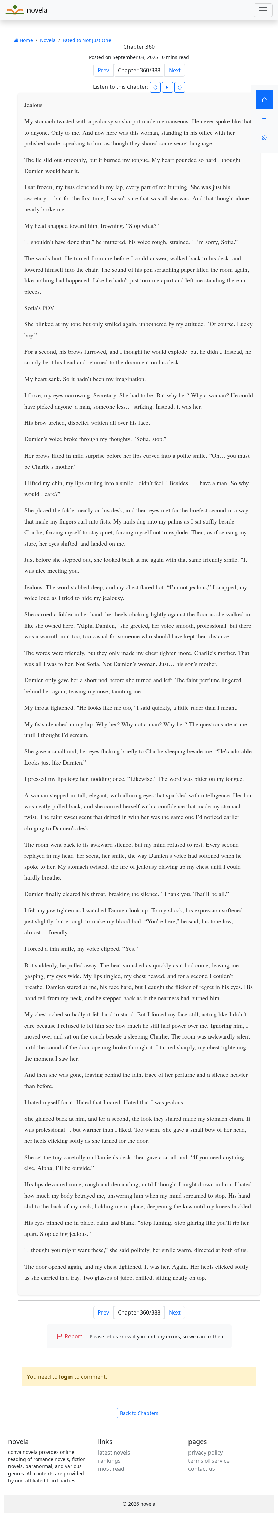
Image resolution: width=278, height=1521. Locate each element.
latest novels (114, 1452)
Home (25, 40)
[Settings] (264, 137)
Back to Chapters (139, 1413)
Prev (103, 70)
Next (175, 70)
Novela (48, 40)
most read (111, 1469)
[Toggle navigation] (263, 10)
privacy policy (205, 1452)
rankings (109, 1460)
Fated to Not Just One (87, 40)
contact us (201, 1469)
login (66, 1376)
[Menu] (264, 118)
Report (73, 1336)
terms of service (209, 1460)
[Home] (264, 99)
